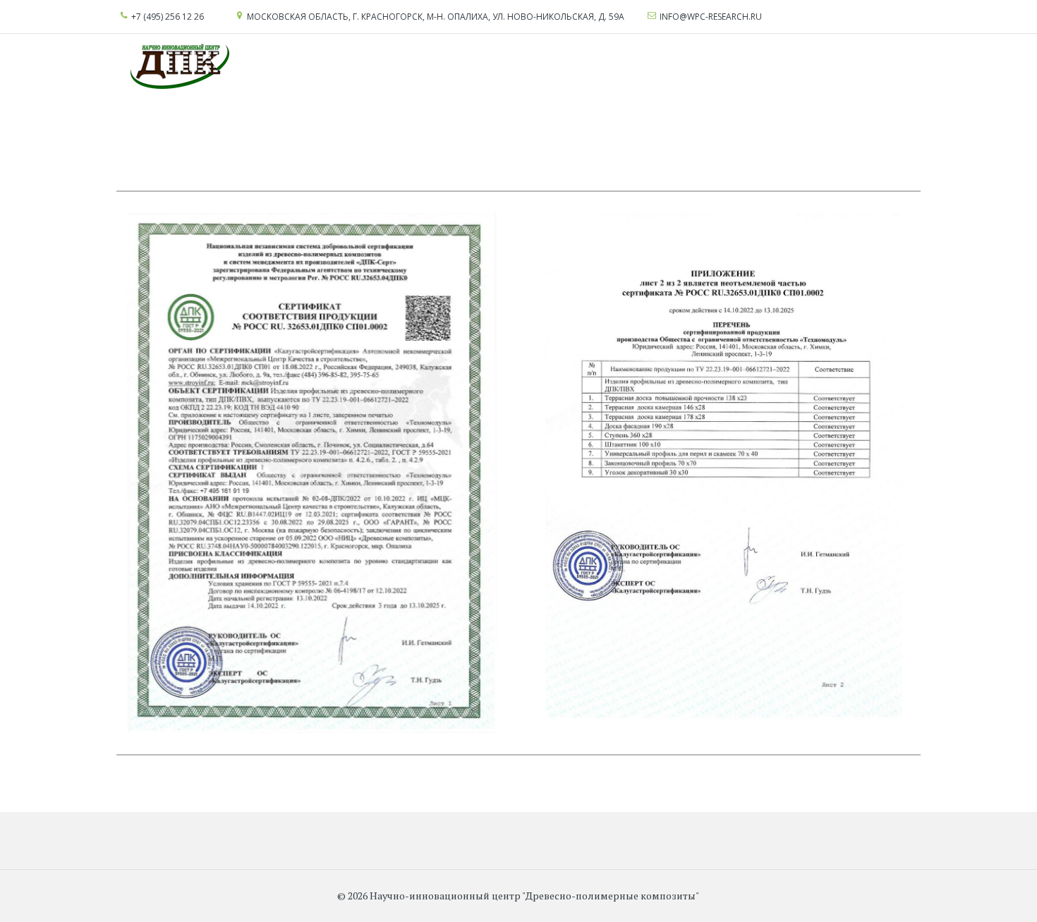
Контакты (527, 66)
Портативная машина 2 (718, 66)
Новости (400, 66)
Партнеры (462, 66)
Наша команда (324, 66)
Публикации (600, 66)
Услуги (19, 66)
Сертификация (97, 66)
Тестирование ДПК (211, 66)
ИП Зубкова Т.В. (837, 66)
